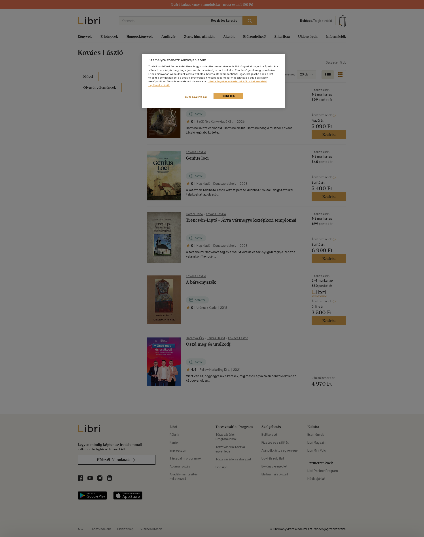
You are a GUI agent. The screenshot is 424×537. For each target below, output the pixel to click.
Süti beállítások (196, 96)
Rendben (228, 95)
